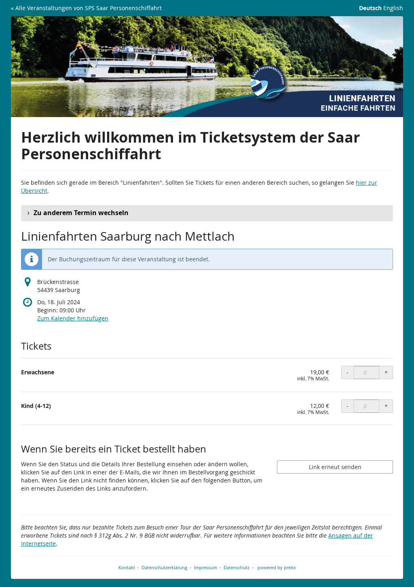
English (393, 8)
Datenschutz (236, 567)
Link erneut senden (335, 467)
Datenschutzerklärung (164, 567)
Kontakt (126, 567)
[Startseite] (207, 66)
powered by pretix (277, 567)
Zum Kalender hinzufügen (72, 318)
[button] (207, 213)
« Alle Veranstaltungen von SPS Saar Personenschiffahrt (86, 8)
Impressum (205, 567)
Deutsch (370, 8)
